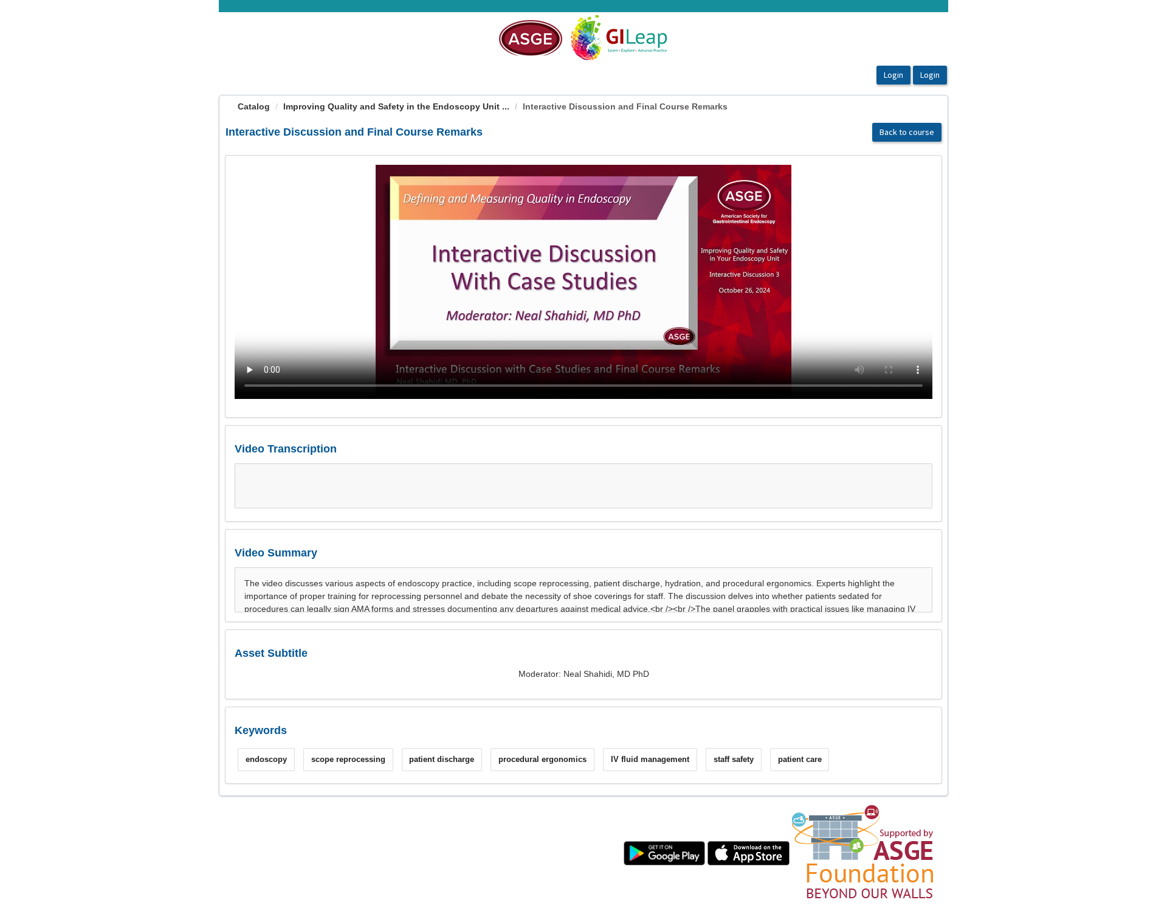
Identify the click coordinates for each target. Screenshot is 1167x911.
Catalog (254, 106)
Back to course (907, 131)
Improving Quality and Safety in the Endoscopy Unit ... (396, 106)
